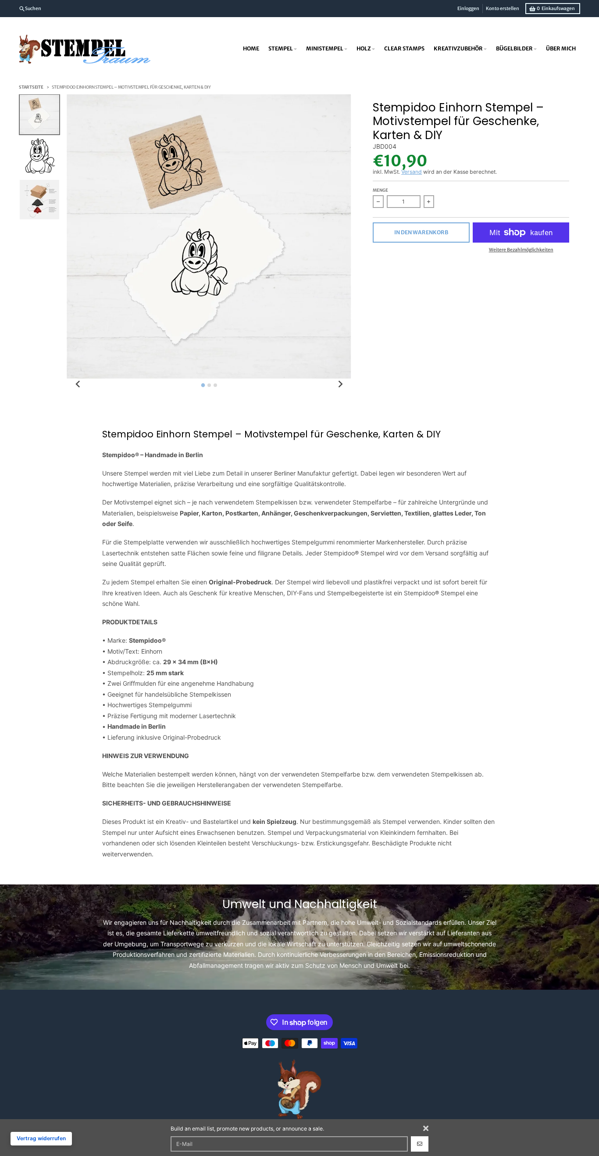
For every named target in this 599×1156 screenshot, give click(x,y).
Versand (411, 171)
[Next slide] (340, 384)
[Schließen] (425, 1128)
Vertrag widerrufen (41, 1138)
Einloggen (468, 8)
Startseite (31, 87)
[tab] (203, 385)
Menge (380, 190)
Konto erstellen (502, 8)
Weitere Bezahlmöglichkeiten (521, 250)
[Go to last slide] (78, 384)
